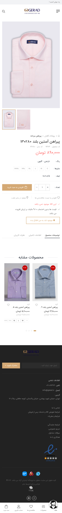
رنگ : (57, 161)
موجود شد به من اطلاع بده (41, 220)
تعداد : (57, 187)
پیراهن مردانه (35, 136)
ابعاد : (57, 176)
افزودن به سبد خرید (15, 187)
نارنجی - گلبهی (44, 161)
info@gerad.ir (48, 390)
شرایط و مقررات (54, 416)
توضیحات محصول (52, 235)
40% (53, 268)
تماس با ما (56, 407)
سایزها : (57, 168)
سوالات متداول (54, 432)
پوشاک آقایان (49, 136)
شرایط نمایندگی (54, 424)
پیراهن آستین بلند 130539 (47, 307)
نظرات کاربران (19, 235)
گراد (56, 304)
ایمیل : (57, 390)
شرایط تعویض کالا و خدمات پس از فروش (44, 412)
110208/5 (46, 176)
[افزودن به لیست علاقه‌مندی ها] (36, 305)
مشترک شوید (12, 365)
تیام (23, 484)
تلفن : (57, 385)
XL (14, 321)
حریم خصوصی (54, 428)
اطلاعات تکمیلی (35, 235)
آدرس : (57, 395)
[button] (35, 331)
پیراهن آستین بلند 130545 (19, 307)
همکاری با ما (55, 437)
